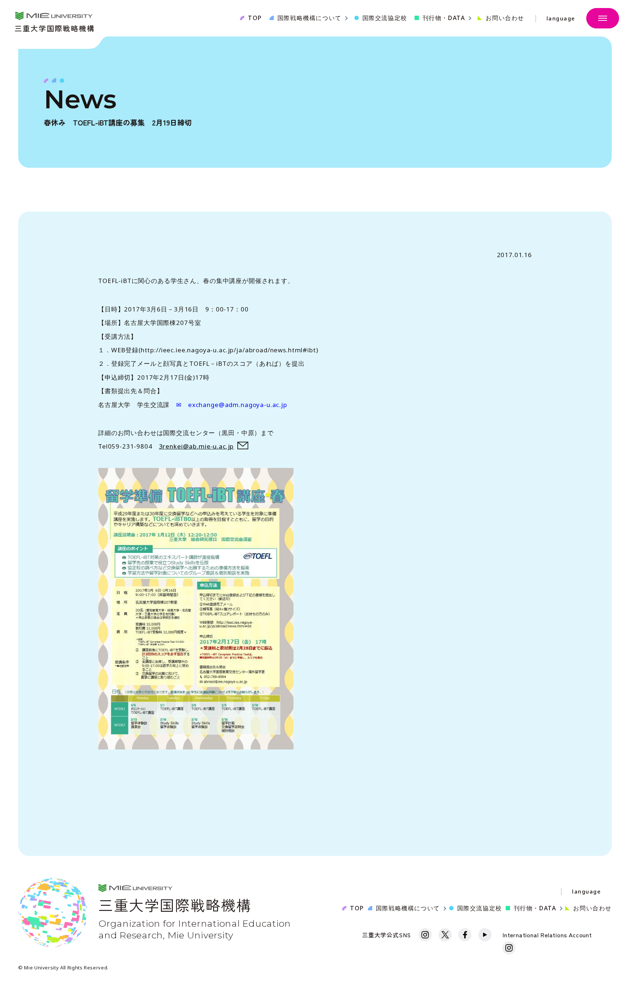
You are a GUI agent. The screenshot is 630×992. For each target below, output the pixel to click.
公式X (445, 934)
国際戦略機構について (408, 908)
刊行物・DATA (535, 908)
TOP (255, 18)
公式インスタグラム (425, 934)
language (561, 18)
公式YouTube (484, 934)
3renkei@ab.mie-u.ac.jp (196, 446)
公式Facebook (464, 934)
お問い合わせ (505, 18)
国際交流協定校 (384, 18)
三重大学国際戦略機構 (55, 27)
